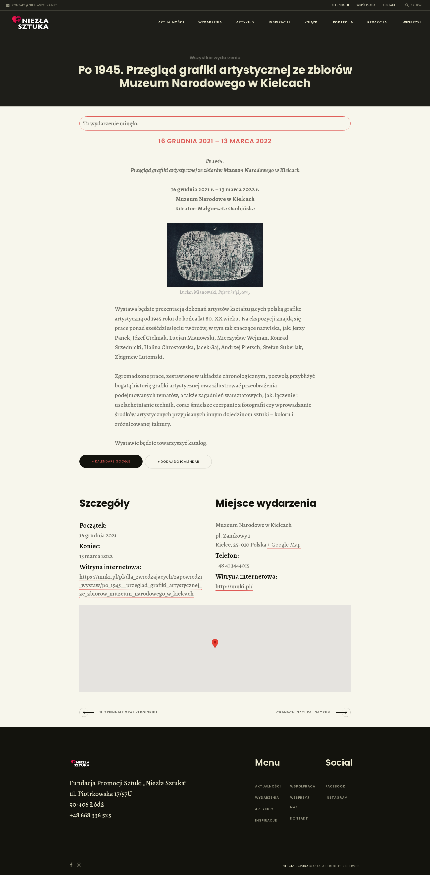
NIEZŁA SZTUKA (295, 866)
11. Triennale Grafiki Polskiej (128, 712)
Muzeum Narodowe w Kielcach (253, 525)
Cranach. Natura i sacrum (303, 712)
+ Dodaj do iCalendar (178, 461)
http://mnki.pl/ (234, 586)
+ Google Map (284, 545)
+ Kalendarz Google (111, 461)
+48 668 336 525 (90, 815)
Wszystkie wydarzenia (215, 57)
